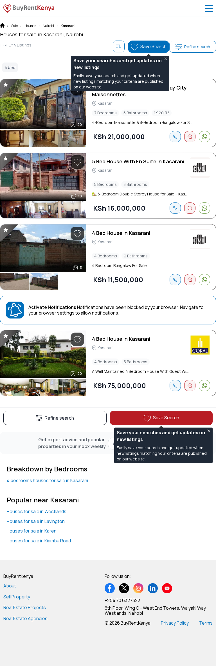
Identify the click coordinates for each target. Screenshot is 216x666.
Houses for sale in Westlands (36, 511)
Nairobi (48, 26)
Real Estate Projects (24, 607)
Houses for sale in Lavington (36, 521)
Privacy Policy (175, 622)
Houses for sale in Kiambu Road (39, 541)
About (9, 585)
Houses (30, 26)
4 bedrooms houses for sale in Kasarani (47, 480)
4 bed (9, 67)
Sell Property (16, 596)
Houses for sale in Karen (32, 531)
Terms (206, 622)
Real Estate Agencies (25, 618)
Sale (14, 26)
